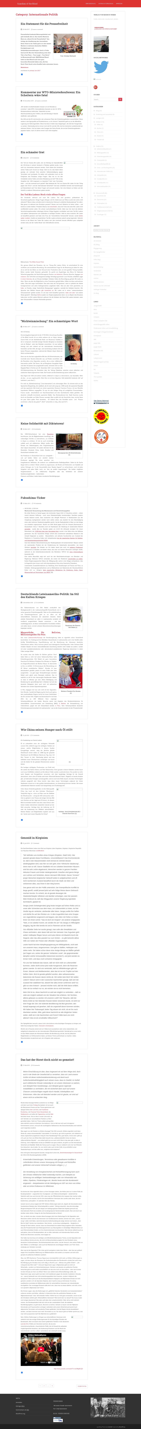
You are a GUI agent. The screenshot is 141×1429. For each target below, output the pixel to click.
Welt (51, 1114)
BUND (96, 313)
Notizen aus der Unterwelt (102, 286)
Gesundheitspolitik (102, 164)
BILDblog (96, 244)
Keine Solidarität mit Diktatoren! (42, 423)
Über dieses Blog (91, 3)
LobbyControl (98, 358)
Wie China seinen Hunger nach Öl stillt (47, 729)
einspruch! (97, 256)
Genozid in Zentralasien (46, 1026)
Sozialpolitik (100, 179)
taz (95, 369)
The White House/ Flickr (36, 262)
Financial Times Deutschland (39, 1112)
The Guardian (98, 377)
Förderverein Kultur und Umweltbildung (106, 328)
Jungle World (97, 347)
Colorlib (110, 1427)
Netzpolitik (100, 175)
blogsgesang (97, 248)
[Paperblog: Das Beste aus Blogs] (58, 1420)
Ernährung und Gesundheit (104, 114)
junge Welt (97, 343)
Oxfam (96, 365)
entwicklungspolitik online (101, 324)
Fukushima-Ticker (33, 498)
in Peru (57, 705)
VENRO (96, 380)
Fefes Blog (97, 259)
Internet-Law (98, 274)
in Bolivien (62, 703)
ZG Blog (96, 293)
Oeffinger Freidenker (100, 289)
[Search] (120, 99)
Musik (99, 136)
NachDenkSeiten (99, 282)
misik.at (96, 278)
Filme (98, 132)
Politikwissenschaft (103, 207)
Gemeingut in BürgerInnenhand (103, 332)
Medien (98, 122)
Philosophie (100, 203)
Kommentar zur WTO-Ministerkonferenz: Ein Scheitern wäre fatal (50, 93)
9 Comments (36, 1065)
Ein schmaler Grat (32, 152)
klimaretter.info (98, 351)
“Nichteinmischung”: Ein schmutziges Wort (49, 321)
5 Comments (35, 735)
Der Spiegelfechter (99, 252)
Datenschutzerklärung (106, 3)
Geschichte (100, 196)
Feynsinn (96, 263)
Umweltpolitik (101, 183)
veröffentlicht (40, 850)
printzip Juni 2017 (35, 70)
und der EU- (25, 1324)
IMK (95, 339)
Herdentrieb (97, 271)
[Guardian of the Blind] (97, 79)
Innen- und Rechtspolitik (104, 168)
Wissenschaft (100, 193)
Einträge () (20, 1406)
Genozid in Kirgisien (34, 838)
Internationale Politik (103, 171)
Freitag (35, 1105)
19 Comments (37, 503)
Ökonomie (100, 199)
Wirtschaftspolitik (102, 186)
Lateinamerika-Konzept (35, 637)
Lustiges (98, 118)
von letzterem (58, 274)
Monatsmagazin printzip (101, 362)
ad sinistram (97, 241)
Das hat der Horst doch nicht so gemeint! (47, 1059)
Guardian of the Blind (27, 3)
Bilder (99, 124)
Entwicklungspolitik (103, 156)
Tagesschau (41, 1114)
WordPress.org (20, 1414)
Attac (95, 309)
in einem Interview (26, 279)
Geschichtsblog (98, 267)
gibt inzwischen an (47, 290)
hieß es (39, 295)
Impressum (119, 3)
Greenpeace (97, 336)
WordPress (122, 1427)
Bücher (99, 128)
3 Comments (35, 158)
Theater (99, 139)
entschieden (53, 206)
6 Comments (37, 429)
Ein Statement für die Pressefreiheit (44, 24)
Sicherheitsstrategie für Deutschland (71, 1152)
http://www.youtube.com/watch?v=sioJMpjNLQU (68, 1368)
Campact (96, 317)
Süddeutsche (25, 1114)
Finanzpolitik (101, 160)
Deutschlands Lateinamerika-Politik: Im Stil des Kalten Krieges (50, 595)
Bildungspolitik (101, 153)
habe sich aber (70, 292)
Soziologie (100, 214)
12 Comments (40, 602)
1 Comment (36, 843)
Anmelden (19, 1402)
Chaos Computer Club (100, 321)
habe (22, 288)
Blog (97, 111)
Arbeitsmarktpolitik (103, 149)
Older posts (81, 1386)
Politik (98, 146)
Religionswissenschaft (104, 211)
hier (31, 1109)
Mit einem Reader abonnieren (63, 1405)
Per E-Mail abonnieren (60, 1409)
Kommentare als (22, 1410)
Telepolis (96, 373)
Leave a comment (38, 29)
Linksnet (96, 354)
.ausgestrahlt (98, 306)
